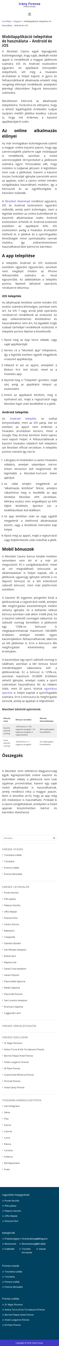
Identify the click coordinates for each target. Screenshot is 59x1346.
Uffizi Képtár (10, 911)
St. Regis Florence (13, 1043)
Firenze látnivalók (13, 874)
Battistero (9, 930)
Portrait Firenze (12, 1081)
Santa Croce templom (15, 968)
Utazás (42, 1248)
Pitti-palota (10, 899)
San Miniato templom (15, 949)
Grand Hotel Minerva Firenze (19, 1074)
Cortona (8, 1150)
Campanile (9, 937)
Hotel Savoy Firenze (14, 1087)
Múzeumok (10, 1243)
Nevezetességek (30, 1243)
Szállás (42, 1243)
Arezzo (7, 1125)
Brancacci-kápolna (13, 1006)
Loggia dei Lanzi (12, 1013)
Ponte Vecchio (11, 892)
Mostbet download (17, 201)
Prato (7, 1169)
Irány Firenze (29, 3)
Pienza (7, 1144)
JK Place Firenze (12, 1068)
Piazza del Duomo (13, 994)
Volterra (8, 1156)
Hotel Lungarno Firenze (16, 1062)
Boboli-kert (10, 956)
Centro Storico (11, 924)
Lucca (7, 1137)
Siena (7, 1112)
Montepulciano (12, 1163)
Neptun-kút (10, 962)
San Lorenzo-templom (15, 1000)
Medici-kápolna (12, 987)
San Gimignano (12, 1106)
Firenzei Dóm (11, 918)
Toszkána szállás (13, 855)
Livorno (8, 1131)
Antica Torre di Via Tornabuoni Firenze (24, 1049)
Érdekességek (12, 1238)
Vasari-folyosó (11, 975)
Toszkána (9, 861)
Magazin (43, 1238)
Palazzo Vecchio (12, 905)
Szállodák (9, 1248)
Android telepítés (23, 418)
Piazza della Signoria (14, 981)
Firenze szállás (11, 867)
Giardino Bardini (12, 943)
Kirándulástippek (30, 1238)
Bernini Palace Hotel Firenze (18, 1055)
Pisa (6, 1118)
